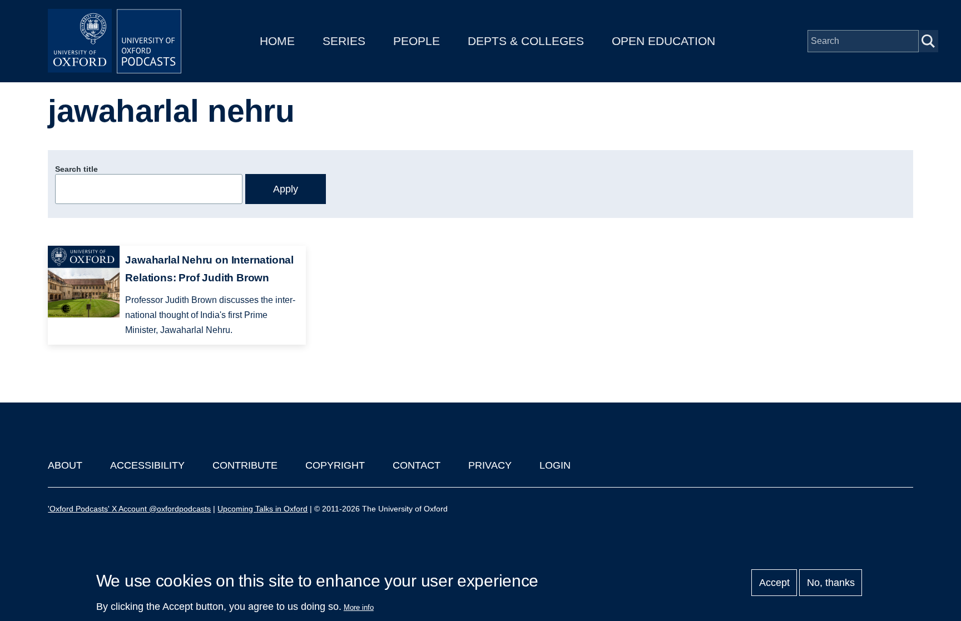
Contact (416, 465)
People (416, 40)
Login (555, 465)
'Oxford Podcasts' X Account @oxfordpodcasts (129, 508)
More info (359, 607)
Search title (76, 169)
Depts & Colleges (526, 40)
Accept (774, 582)
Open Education (663, 40)
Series (344, 40)
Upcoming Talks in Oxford (262, 508)
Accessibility (147, 465)
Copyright (335, 465)
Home (277, 40)
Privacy (490, 465)
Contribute (245, 465)
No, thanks (831, 582)
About (65, 465)
